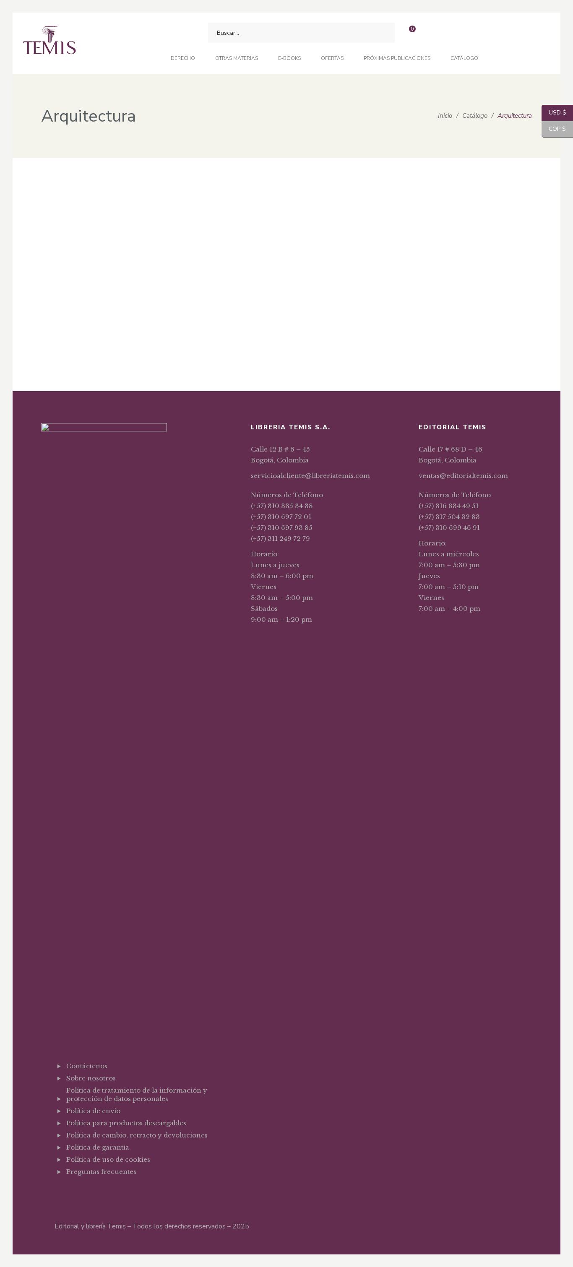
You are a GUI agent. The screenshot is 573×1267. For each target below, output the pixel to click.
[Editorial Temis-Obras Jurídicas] (49, 43)
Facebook (68, 1192)
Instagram (111, 1192)
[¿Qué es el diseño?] (186, 185)
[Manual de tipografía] (85, 241)
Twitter (90, 1192)
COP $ (554, 129)
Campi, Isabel (187, 233)
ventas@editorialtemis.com (463, 476)
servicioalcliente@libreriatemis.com (310, 476)
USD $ (554, 113)
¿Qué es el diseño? (186, 220)
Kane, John (86, 347)
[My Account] (431, 33)
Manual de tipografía (85, 333)
